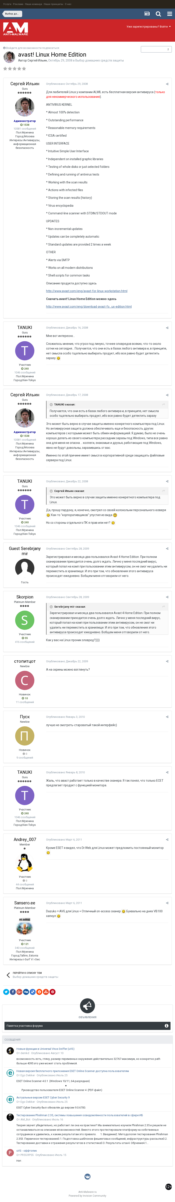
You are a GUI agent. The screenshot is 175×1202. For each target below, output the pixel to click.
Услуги (7, 4)
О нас (68, 4)
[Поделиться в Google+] (19, 992)
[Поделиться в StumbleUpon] (46, 992)
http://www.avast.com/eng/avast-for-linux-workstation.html (86, 291)
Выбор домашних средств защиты (99, 60)
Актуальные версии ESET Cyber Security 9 (43, 1097)
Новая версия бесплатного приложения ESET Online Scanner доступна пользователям (72, 1071)
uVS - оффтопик (26, 1150)
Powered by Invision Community (87, 1195)
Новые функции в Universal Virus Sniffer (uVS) (45, 1048)
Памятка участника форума (25, 1025)
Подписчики (151, 49)
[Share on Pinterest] (52, 992)
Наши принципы (53, 4)
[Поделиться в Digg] (26, 992)
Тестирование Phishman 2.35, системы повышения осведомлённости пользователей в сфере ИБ (79, 1115)
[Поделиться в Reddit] (39, 992)
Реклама (18, 4)
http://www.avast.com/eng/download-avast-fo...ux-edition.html (89, 306)
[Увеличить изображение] (58, 358)
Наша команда (33, 4)
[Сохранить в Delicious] (33, 992)
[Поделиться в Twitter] (6, 992)
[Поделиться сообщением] (167, 84)
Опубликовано (67, 83)
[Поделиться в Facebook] (13, 992)
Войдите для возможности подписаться (32, 48)
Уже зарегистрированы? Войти (148, 26)
